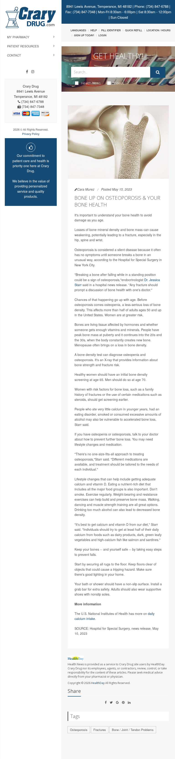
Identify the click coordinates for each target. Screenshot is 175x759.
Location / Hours (158, 30)
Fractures (99, 730)
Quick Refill (133, 30)
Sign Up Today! (84, 35)
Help (93, 30)
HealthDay (98, 683)
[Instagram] (32, 71)
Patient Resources (23, 46)
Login (102, 35)
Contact (14, 55)
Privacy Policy (30, 134)
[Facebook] (27, 71)
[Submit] (157, 72)
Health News (91, 83)
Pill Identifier (111, 30)
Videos (118, 83)
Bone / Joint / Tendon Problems (133, 730)
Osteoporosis (79, 730)
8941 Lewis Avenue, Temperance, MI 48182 (99, 6)
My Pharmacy (18, 37)
